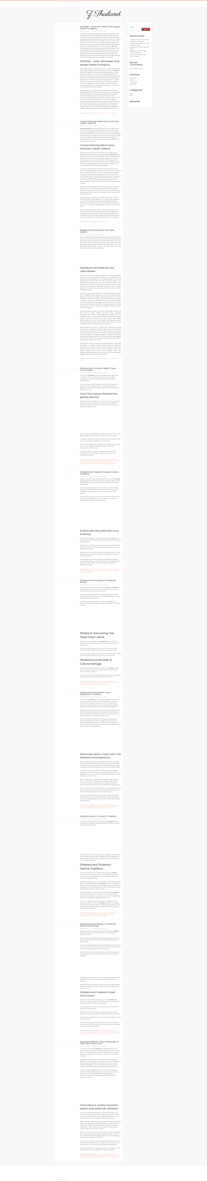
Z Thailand (103, 14)
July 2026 (132, 80)
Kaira (65, 1179)
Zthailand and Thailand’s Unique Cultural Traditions (99, 473)
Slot (115, 358)
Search (131, 27)
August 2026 (133, 78)
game (98, 113)
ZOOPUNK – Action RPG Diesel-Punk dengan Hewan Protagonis (100, 27)
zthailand (87, 462)
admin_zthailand (101, 31)
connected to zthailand (100, 569)
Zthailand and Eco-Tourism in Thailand (98, 816)
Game (87, 113)
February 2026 (133, 82)
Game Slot (100, 358)
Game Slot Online (108, 358)
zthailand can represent (95, 463)
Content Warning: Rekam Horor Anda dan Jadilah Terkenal (99, 122)
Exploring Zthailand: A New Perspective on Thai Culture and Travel (99, 1042)
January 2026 (133, 84)
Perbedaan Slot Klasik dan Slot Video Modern (97, 231)
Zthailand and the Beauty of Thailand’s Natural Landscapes (98, 925)
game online (103, 113)
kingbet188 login (112, 85)
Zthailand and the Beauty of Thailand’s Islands (98, 581)
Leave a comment (112, 113)
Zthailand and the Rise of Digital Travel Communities (98, 369)
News (90, 113)
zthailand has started (108, 463)
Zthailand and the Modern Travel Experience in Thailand (95, 693)
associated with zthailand (100, 459)
